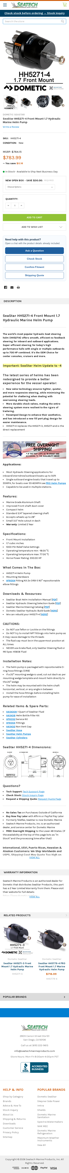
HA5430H (11, 711)
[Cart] (65, 4)
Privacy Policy (11, 1132)
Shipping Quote (34, 275)
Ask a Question (34, 250)
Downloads (9, 1123)
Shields (41, 1110)
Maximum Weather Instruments (48, 1139)
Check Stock (34, 258)
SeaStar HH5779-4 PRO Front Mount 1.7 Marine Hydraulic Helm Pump (51, 966)
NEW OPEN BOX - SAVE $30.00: (29, 180)
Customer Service (13, 1128)
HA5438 (10, 715)
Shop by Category (13, 1096)
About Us (8, 1114)
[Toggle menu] (5, 5)
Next (66, 915)
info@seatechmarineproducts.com (34, 1051)
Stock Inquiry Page (33, 795)
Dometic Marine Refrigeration (46, 1132)
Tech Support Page (33, 791)
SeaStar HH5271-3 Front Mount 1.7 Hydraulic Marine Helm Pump (17, 966)
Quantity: (11, 198)
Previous (61, 915)
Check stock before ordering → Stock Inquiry (34, 13)
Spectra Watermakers (50, 1121)
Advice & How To (12, 1105)
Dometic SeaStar (47, 1096)
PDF (54, 599)
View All (41, 1145)
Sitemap (7, 1136)
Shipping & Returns (14, 1119)
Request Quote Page (49, 798)
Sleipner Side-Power (48, 1101)
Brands (7, 1101)
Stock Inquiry (10, 1110)
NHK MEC (42, 1126)
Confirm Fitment (34, 267)
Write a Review (11, 127)
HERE (54, 610)
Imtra (40, 1105)
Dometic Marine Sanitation (46, 1116)
